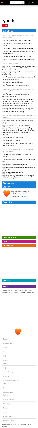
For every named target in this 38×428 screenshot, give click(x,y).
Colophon (6, 352)
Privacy (5, 412)
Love (5, 25)
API (4, 388)
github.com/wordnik (9, 392)
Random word (7, 416)
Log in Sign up (32, 3)
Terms (5, 408)
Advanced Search (8, 421)
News (5, 363)
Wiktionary (8, 115)
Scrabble (21, 292)
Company (6, 339)
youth (25, 196)
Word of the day (8, 372)
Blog (4, 368)
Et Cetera (6, 395)
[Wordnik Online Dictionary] (2, 2)
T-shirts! (5, 360)
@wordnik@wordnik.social (11, 380)
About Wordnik (7, 343)
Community (6, 376)
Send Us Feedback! (9, 399)
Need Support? (7, 404)
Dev (4, 383)
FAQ (4, 356)
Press (5, 347)
